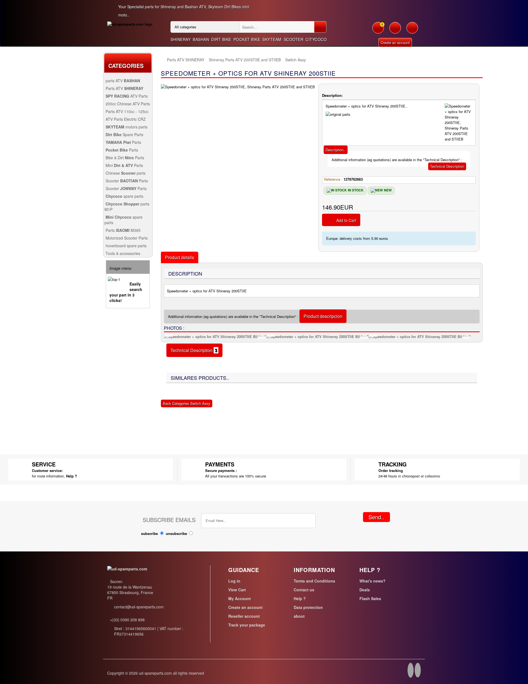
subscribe (149, 533)
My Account (239, 598)
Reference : (333, 179)
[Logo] (129, 23)
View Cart (237, 589)
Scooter (294, 39)
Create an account (395, 42)
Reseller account (244, 616)
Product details (179, 257)
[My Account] (395, 30)
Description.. (336, 149)
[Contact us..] (412, 30)
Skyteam (272, 39)
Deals (364, 589)
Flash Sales (370, 598)
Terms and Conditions (314, 581)
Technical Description (447, 166)
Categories (126, 66)
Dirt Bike (221, 39)
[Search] (320, 27)
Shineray (180, 39)
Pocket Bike (246, 39)
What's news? (372, 581)
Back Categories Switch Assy (186, 403)
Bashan (201, 39)
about (299, 616)
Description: (332, 95)
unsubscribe (176, 533)
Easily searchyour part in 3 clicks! (125, 292)
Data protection (308, 607)
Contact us (304, 589)
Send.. (376, 517)
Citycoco (316, 39)
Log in (234, 581)
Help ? (71, 476)
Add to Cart (346, 220)
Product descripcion (323, 316)
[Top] (163, 59)
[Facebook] (411, 671)
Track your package (246, 625)
